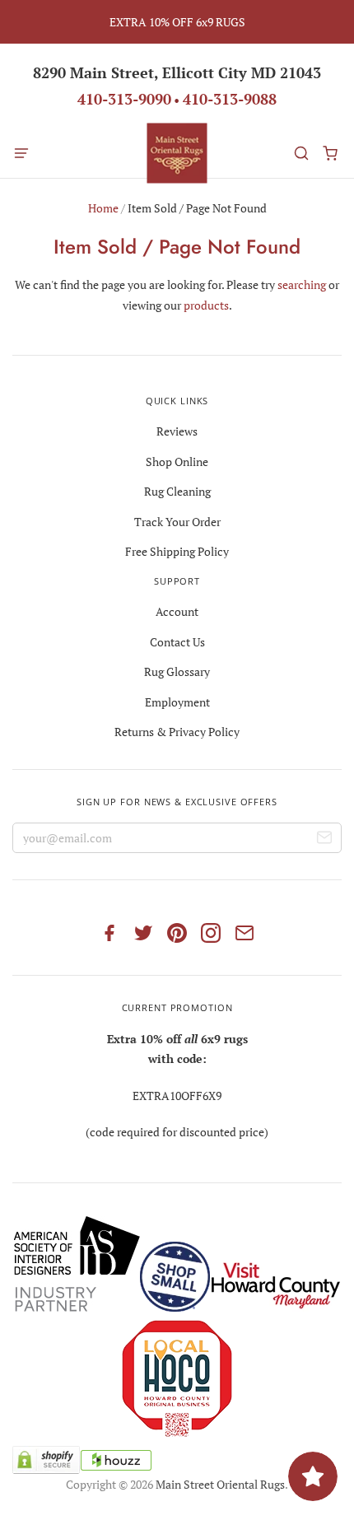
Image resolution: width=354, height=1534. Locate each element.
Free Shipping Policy (177, 551)
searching (301, 284)
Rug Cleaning (177, 491)
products (206, 305)
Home (103, 208)
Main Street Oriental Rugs (220, 1484)
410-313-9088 (230, 99)
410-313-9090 (124, 99)
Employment (177, 702)
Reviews (177, 431)
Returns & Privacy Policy (177, 731)
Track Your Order (177, 521)
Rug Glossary (177, 671)
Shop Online (177, 461)
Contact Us (177, 642)
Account (177, 611)
